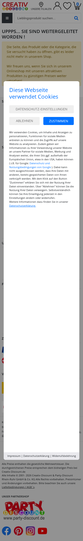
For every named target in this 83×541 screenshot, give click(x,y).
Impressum (14, 456)
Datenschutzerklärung (36, 456)
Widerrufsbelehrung (64, 456)
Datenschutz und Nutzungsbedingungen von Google (30, 165)
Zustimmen (58, 121)
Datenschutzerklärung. (22, 205)
